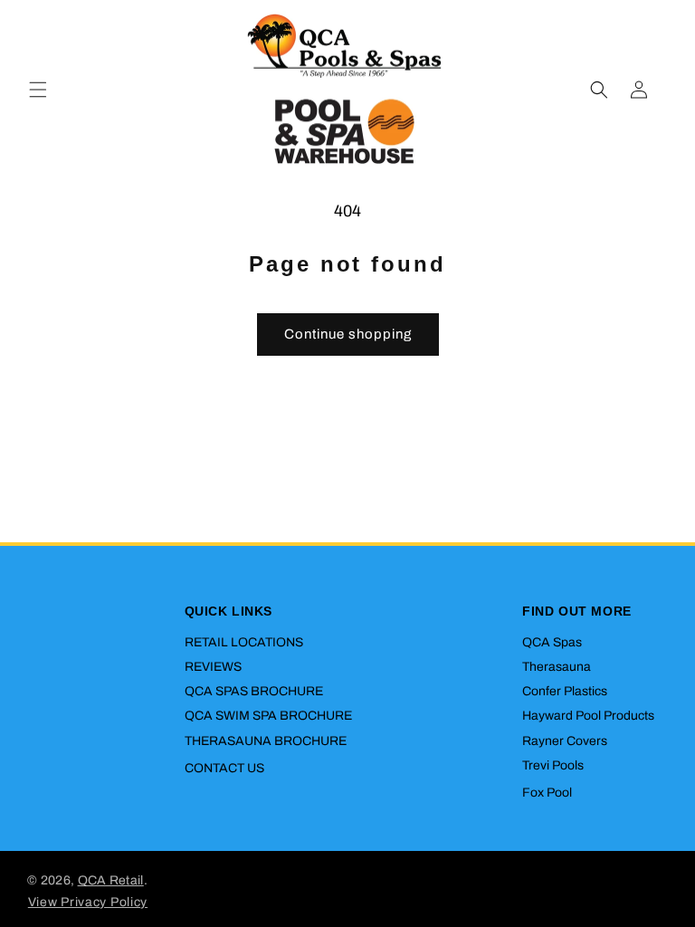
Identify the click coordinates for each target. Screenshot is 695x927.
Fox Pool (547, 792)
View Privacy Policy (88, 902)
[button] (38, 90)
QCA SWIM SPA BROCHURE (268, 715)
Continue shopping (348, 334)
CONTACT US (224, 768)
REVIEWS (213, 667)
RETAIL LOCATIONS (244, 642)
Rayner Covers (564, 741)
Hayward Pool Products (588, 715)
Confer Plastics (564, 691)
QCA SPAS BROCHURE (254, 691)
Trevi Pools (553, 765)
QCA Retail (111, 880)
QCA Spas (552, 642)
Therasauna (556, 667)
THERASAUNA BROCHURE (266, 741)
